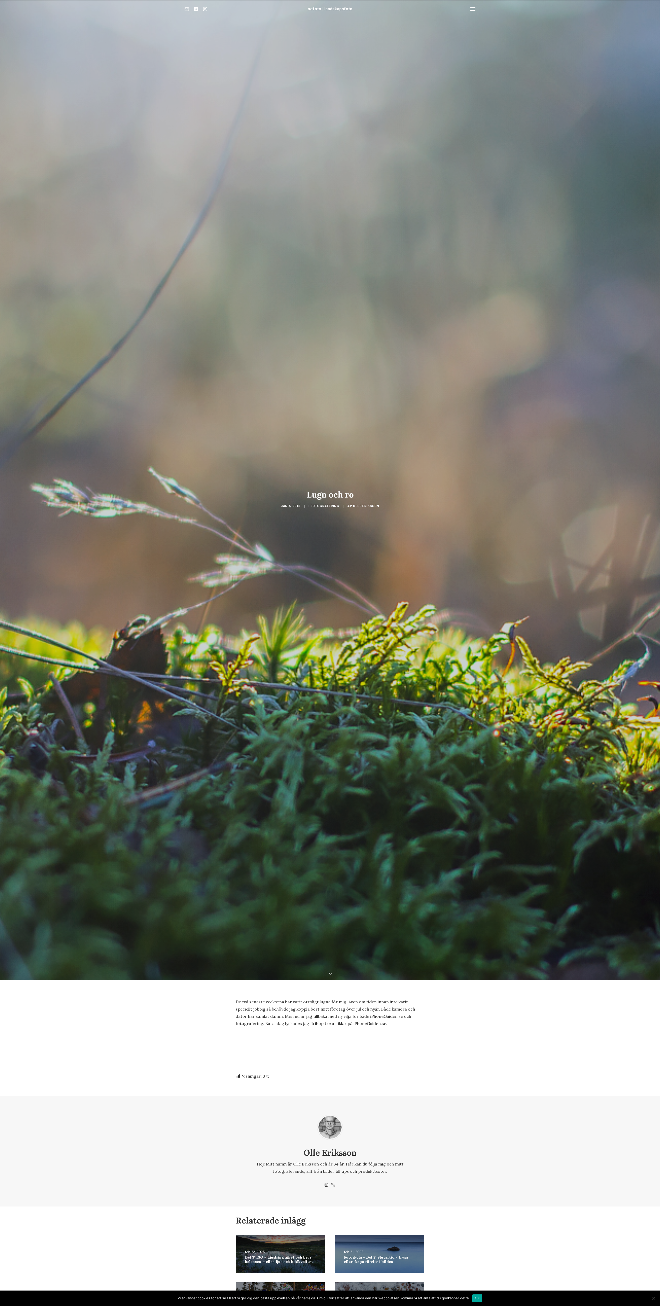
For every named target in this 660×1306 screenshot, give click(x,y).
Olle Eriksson (366, 506)
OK (477, 1298)
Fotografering (325, 506)
